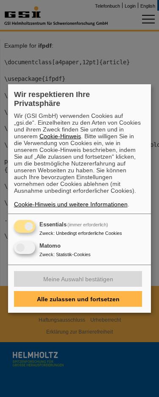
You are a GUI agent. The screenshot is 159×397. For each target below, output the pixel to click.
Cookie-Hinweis (60, 136)
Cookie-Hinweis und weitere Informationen (71, 204)
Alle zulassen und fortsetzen (78, 299)
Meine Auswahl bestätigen (78, 279)
